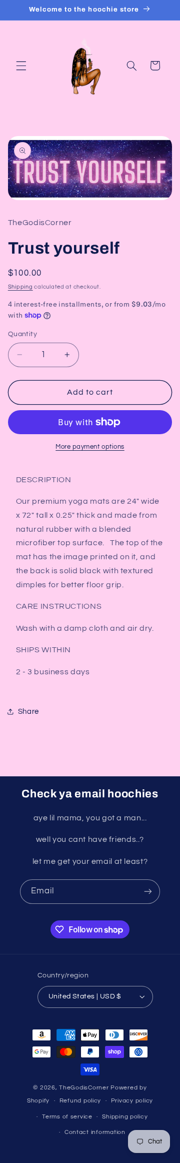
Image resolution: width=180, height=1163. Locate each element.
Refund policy (81, 1100)
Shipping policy (125, 1116)
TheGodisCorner (84, 1087)
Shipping (20, 287)
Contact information (95, 1132)
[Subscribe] (148, 891)
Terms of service (67, 1116)
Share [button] (28, 711)
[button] (21, 65)
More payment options (90, 447)
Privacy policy (132, 1100)
